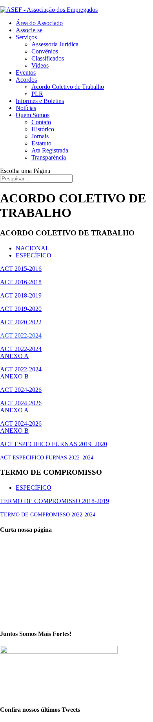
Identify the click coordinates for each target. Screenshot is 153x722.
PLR (37, 93)
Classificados (47, 58)
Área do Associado (39, 23)
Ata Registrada (49, 150)
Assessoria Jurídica (54, 44)
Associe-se (29, 30)
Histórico (42, 129)
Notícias (26, 108)
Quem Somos (32, 115)
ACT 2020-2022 (21, 322)
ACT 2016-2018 (21, 282)
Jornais (40, 136)
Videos (40, 65)
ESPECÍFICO (33, 255)
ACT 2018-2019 (21, 295)
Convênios (44, 51)
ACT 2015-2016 (21, 268)
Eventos (26, 72)
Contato (41, 122)
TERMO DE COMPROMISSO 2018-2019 (54, 501)
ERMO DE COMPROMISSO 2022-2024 (49, 515)
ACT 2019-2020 (21, 308)
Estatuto (41, 143)
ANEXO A (14, 356)
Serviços (26, 37)
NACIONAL (32, 248)
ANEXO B (14, 376)
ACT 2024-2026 (21, 389)
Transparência (48, 157)
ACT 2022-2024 (21, 348)
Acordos (26, 79)
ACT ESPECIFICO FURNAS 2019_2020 (53, 444)
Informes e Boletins (40, 100)
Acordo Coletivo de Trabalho (67, 86)
